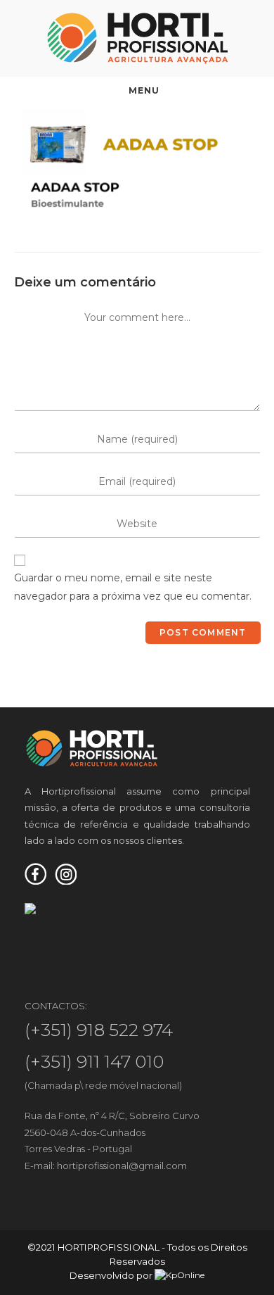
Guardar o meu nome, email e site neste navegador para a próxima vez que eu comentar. (133, 586)
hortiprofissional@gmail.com (122, 1165)
